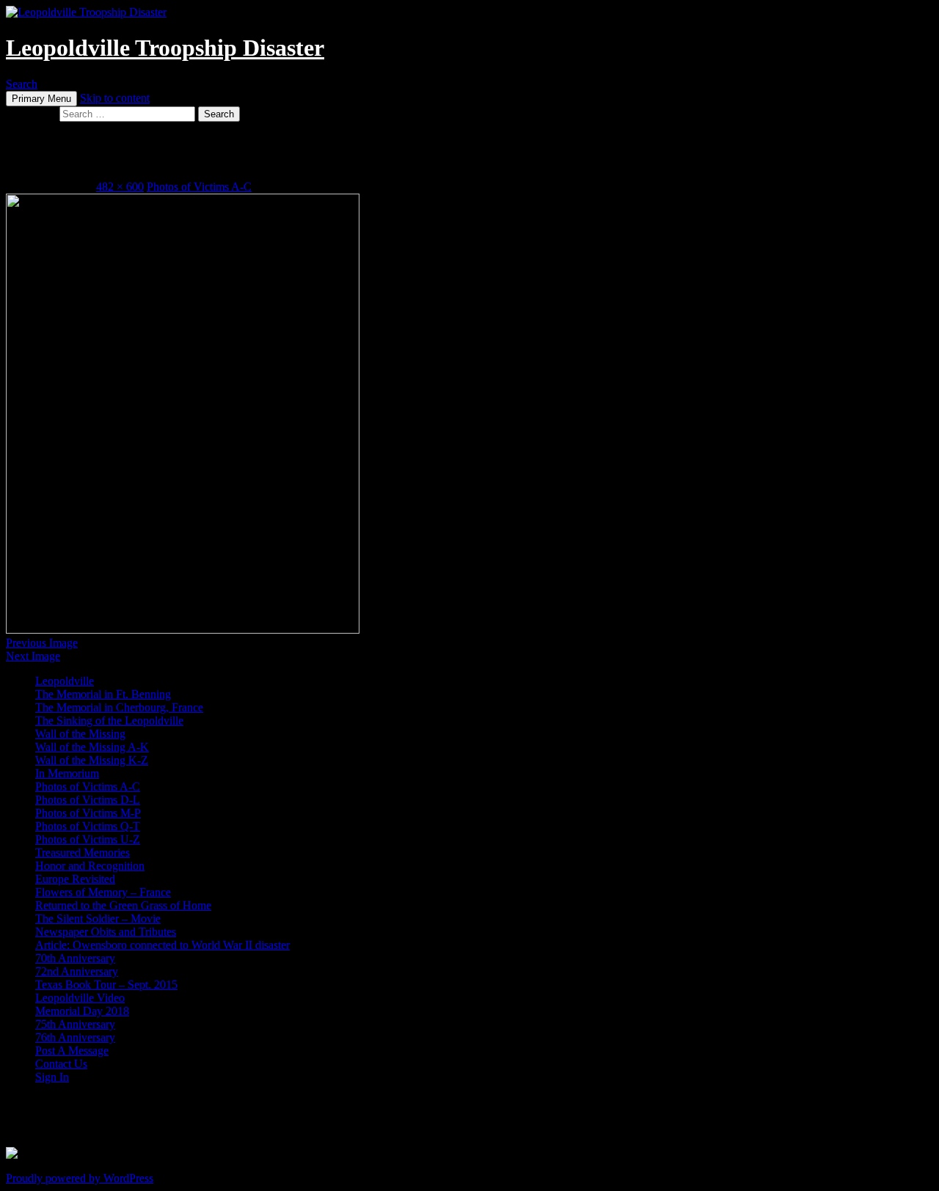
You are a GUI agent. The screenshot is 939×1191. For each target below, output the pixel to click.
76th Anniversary (75, 1037)
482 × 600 (120, 186)
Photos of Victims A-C (199, 186)
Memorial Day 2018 (82, 1011)
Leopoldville (64, 681)
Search (21, 84)
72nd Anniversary (76, 971)
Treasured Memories (82, 852)
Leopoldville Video (80, 998)
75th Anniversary (75, 1024)
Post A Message (72, 1050)
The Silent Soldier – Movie (98, 918)
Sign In (52, 1077)
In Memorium (67, 773)
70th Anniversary (75, 958)
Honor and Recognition (90, 866)
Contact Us (61, 1064)
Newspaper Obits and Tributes (105, 932)
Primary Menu (41, 98)
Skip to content (115, 98)
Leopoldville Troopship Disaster (165, 47)
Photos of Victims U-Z (87, 839)
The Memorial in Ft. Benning (103, 694)
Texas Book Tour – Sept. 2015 (106, 984)
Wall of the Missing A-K (92, 747)
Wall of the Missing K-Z (91, 760)
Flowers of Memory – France (103, 892)
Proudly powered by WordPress (79, 1178)
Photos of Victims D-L (87, 800)
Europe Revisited (75, 879)
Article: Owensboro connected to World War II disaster (162, 945)
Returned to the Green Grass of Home (123, 905)
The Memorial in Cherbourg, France (119, 707)
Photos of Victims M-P (88, 813)
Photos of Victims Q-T (87, 826)
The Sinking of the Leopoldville (109, 720)
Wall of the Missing (80, 734)
